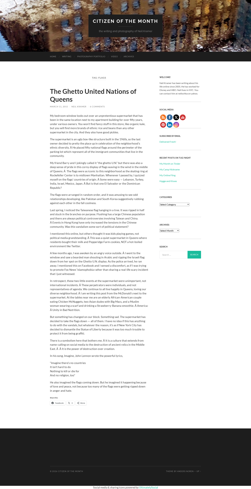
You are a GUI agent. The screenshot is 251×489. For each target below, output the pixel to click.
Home (53, 56)
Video (114, 56)
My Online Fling (167, 175)
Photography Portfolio (91, 56)
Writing (66, 56)
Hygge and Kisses (168, 181)
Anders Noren (185, 471)
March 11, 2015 (59, 106)
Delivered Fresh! (167, 141)
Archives (129, 56)
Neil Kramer (78, 106)
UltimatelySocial (148, 487)
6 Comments (97, 106)
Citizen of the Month (125, 21)
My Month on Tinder (169, 163)
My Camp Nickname (169, 169)
